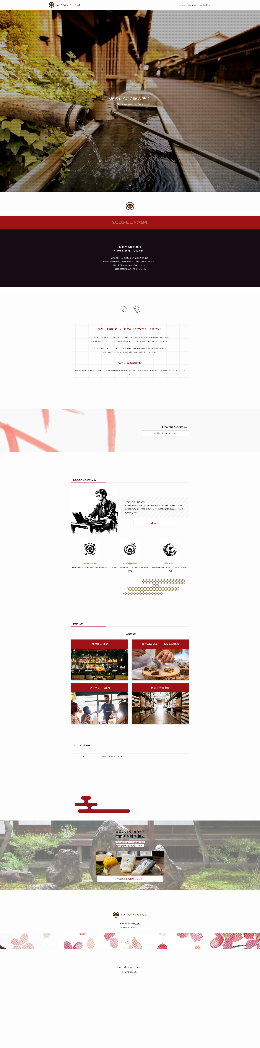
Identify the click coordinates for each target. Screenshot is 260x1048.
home (118, 967)
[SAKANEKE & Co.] (65, 5)
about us (128, 967)
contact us (139, 967)
